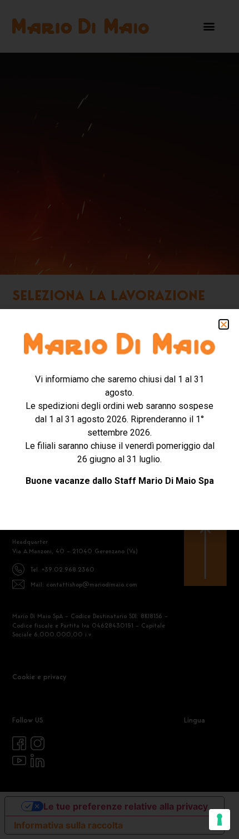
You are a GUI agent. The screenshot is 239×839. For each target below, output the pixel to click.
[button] (224, 324)
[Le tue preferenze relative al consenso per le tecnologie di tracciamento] (219, 819)
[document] (119, 419)
